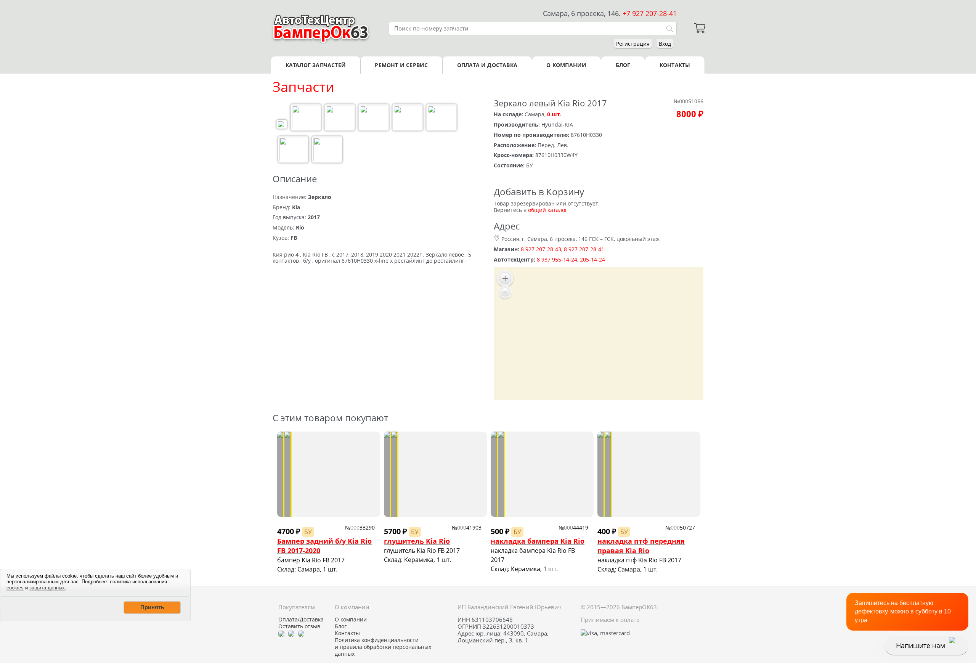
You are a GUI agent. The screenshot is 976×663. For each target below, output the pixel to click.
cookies (15, 588)
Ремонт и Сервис (401, 65)
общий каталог (547, 210)
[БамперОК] (321, 28)
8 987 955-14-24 (557, 259)
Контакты (675, 65)
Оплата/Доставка (301, 619)
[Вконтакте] (291, 633)
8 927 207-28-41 (584, 249)
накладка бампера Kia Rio (537, 541)
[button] (152, 607)
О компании (566, 65)
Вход (665, 43)
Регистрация (633, 43)
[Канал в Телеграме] (281, 633)
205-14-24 (592, 259)
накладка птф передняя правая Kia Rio (641, 545)
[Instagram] (301, 633)
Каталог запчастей (316, 65)
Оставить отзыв (299, 626)
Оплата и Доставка (487, 65)
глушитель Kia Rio (417, 541)
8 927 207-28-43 (541, 249)
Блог (623, 65)
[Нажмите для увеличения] (281, 125)
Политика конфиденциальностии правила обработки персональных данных (383, 647)
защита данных (47, 588)
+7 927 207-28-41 (650, 13)
